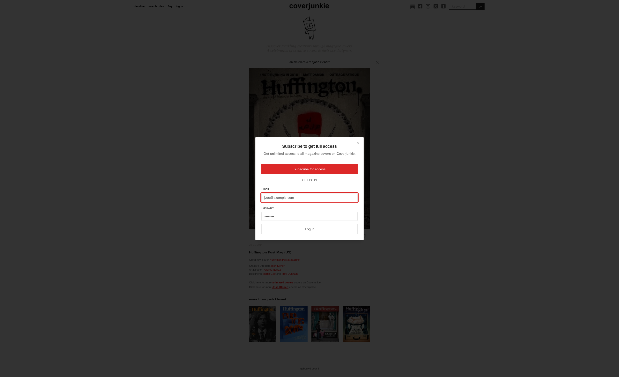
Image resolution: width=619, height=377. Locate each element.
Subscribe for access (309, 169)
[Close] (358, 143)
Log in (309, 229)
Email (265, 189)
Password (267, 208)
